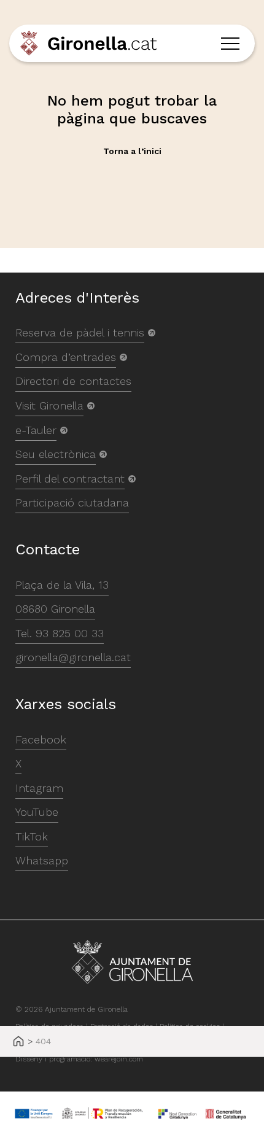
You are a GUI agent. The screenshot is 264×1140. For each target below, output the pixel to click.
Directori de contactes (73, 380)
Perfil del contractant (70, 478)
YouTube (36, 811)
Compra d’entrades (65, 357)
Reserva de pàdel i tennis (79, 332)
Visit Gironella (49, 405)
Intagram (39, 787)
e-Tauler (35, 430)
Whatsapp (41, 860)
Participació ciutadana (72, 502)
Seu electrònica (55, 454)
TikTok (31, 836)
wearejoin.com (119, 1059)
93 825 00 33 (70, 633)
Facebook (40, 739)
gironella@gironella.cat (73, 657)
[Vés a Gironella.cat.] (18, 1042)
